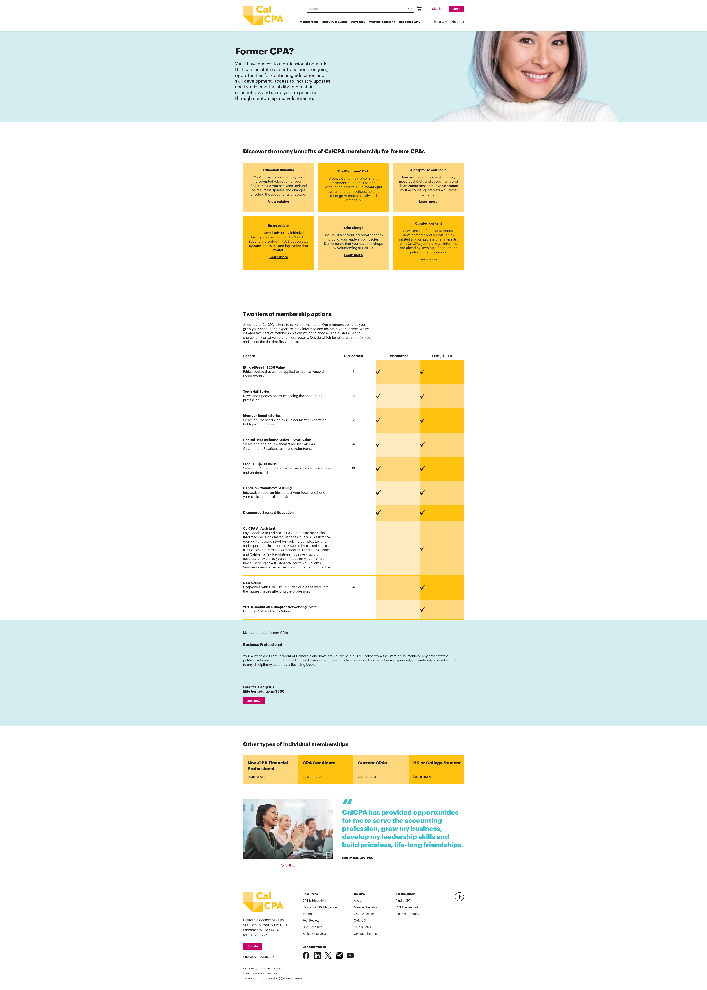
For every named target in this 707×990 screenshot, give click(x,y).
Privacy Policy (250, 969)
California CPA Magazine (320, 907)
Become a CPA (409, 21)
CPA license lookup (409, 907)
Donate (252, 946)
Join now (253, 700)
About (358, 900)
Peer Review (311, 920)
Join (456, 8)
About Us (457, 21)
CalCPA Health (364, 914)
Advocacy (358, 21)
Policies (278, 969)
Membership (309, 21)
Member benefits (365, 907)
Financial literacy (407, 914)
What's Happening (382, 21)
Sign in (437, 8)
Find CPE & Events (334, 21)
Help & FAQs (362, 927)
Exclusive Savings (315, 933)
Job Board (309, 914)
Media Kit (266, 957)
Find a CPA (439, 21)
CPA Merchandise (366, 933)
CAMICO (360, 920)
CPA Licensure (313, 927)
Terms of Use (265, 969)
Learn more (256, 776)
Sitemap (249, 957)
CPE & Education (314, 900)
